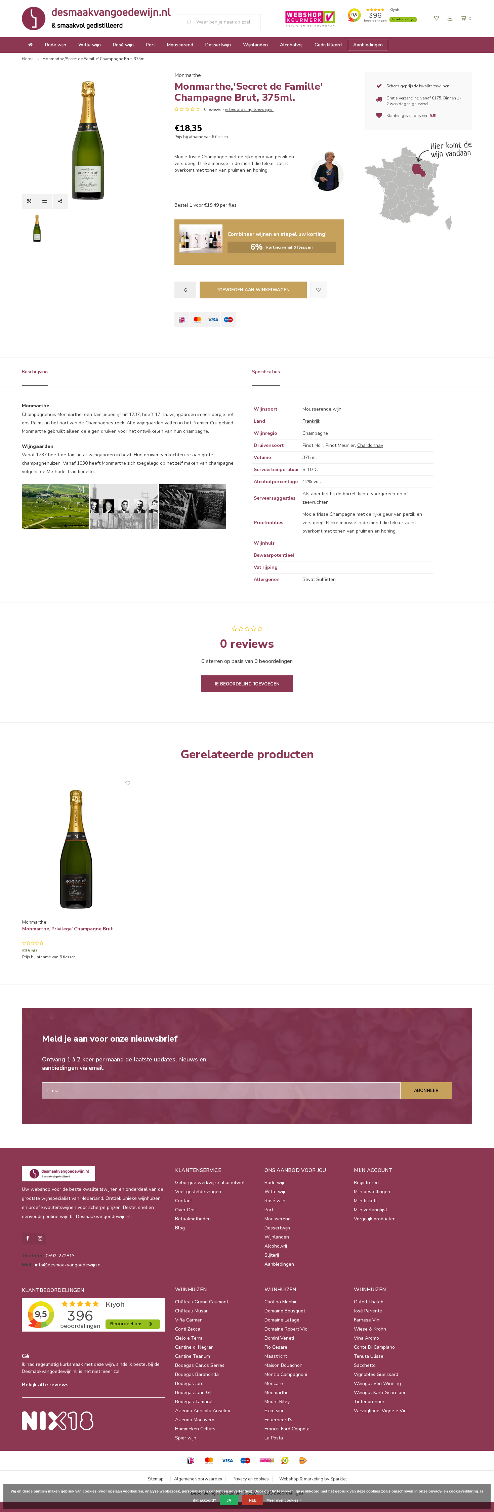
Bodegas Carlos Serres (199, 1365)
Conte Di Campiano (374, 1347)
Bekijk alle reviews (45, 1384)
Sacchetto (365, 1365)
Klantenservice (198, 1170)
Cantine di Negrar (194, 1347)
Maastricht (275, 1356)
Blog (180, 1228)
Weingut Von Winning (377, 1383)
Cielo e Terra (189, 1338)
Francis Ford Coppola (287, 1429)
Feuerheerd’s (278, 1420)
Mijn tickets (366, 1201)
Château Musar (191, 1311)
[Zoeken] (191, 22)
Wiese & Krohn (370, 1329)
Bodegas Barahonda (197, 1374)
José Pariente (368, 1311)
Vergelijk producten (375, 1219)
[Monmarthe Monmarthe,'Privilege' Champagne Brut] (76, 849)
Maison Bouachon (283, 1365)
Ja (229, 1500)
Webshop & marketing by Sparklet (313, 1479)
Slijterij (271, 1255)
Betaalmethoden (193, 1219)
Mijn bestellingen (372, 1191)
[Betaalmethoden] (182, 319)
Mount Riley (277, 1401)
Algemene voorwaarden (198, 1479)
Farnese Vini (367, 1320)
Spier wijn (185, 1438)
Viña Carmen (189, 1320)
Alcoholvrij (291, 45)
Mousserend (180, 45)
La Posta (273, 1438)
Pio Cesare (275, 1347)
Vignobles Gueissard (376, 1374)
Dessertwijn (218, 45)
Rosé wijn (123, 45)
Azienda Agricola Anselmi (202, 1411)
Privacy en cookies (251, 1479)
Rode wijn (55, 45)
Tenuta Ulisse (368, 1356)
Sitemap (156, 1479)
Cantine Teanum (192, 1356)
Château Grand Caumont (201, 1302)
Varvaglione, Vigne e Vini (381, 1411)
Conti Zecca (187, 1329)
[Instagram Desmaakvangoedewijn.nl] (40, 1239)
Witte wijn (89, 45)
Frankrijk (311, 421)
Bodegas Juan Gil (193, 1392)
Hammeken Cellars (195, 1429)
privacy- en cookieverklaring (453, 1491)
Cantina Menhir (280, 1302)
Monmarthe (187, 75)
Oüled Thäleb (368, 1302)
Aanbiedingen (368, 45)
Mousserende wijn (321, 409)
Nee (252, 1500)
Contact (183, 1201)
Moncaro (273, 1383)
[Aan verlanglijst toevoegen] (318, 290)
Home (27, 58)
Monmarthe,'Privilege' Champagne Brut (67, 929)
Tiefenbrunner (369, 1401)
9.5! (432, 115)
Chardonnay (370, 445)
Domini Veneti (279, 1338)
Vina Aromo (366, 1338)
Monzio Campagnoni (285, 1374)
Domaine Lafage (281, 1320)
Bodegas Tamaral (194, 1401)
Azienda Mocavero (194, 1420)
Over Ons (185, 1210)
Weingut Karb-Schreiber (380, 1392)
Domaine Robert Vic (285, 1329)
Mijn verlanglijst (370, 1210)
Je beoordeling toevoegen (247, 684)
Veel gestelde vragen (198, 1191)
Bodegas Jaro (189, 1383)
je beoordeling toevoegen (249, 109)
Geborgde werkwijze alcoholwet (210, 1182)
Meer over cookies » (283, 1500)
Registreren (366, 1182)
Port (150, 45)
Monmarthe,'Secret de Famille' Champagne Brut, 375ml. (94, 58)
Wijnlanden (255, 45)
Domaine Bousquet (284, 1311)
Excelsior (274, 1411)
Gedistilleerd (328, 45)
